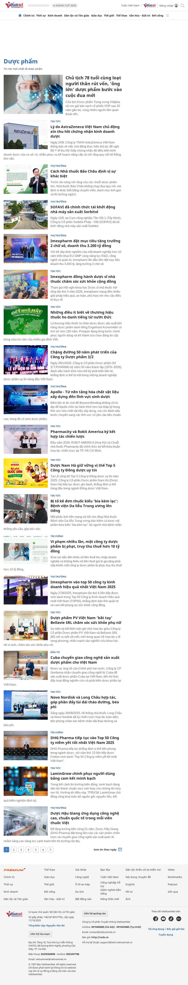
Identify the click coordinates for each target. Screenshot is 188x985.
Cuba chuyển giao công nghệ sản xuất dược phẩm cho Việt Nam (85, 660)
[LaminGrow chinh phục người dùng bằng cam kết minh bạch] (26, 781)
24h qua (173, 891)
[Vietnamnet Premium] (15, 871)
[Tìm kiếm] (182, 5)
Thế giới (109, 15)
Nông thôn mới (109, 899)
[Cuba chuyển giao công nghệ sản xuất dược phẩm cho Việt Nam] (26, 665)
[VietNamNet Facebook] (155, 920)
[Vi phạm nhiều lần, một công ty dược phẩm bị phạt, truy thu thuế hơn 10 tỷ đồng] (26, 549)
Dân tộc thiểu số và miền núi (143, 869)
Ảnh (128, 899)
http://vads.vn (100, 937)
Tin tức (55, 121)
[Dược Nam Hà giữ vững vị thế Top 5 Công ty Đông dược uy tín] (26, 473)
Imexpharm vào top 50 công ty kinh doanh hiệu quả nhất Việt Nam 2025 (82, 584)
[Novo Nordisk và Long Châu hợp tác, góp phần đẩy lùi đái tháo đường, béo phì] (26, 705)
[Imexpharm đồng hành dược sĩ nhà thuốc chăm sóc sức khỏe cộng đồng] (26, 284)
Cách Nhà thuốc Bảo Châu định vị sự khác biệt (83, 173)
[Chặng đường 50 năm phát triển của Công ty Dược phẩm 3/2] (26, 360)
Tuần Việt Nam (130, 5)
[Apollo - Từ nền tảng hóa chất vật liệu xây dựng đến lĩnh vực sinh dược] (26, 399)
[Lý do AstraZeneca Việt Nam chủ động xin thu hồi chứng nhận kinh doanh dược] (26, 134)
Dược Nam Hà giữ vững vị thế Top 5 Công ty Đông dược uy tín (82, 468)
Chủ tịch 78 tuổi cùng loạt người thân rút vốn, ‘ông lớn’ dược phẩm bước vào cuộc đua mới (94, 86)
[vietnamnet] (15, 8)
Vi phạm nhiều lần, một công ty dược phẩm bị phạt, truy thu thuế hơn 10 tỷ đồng (85, 546)
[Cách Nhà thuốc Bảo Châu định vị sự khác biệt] (26, 179)
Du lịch (79, 891)
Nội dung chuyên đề (138, 877)
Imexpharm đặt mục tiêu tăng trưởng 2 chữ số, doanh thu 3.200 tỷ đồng (85, 243)
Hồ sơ (129, 891)
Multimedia (175, 877)
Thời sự (41, 15)
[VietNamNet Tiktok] (171, 920)
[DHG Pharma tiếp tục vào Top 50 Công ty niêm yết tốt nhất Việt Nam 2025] (26, 745)
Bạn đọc (105, 869)
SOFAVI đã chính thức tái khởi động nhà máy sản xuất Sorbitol (82, 209)
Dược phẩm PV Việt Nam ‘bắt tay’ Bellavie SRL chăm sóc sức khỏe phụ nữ (85, 620)
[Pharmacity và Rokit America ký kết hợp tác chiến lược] (26, 439)
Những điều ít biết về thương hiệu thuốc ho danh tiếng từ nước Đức (81, 315)
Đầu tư (55, 652)
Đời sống (157, 15)
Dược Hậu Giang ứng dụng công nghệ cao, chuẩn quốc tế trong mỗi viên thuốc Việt (84, 818)
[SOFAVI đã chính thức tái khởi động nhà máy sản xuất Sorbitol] (26, 214)
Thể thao (121, 15)
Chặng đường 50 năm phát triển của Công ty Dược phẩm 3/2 (83, 354)
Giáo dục (96, 15)
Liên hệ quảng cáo (95, 913)
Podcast (172, 884)
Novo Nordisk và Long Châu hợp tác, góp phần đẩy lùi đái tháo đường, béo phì (84, 702)
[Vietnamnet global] (149, 6)
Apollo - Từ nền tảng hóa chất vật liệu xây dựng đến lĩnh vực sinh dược (84, 394)
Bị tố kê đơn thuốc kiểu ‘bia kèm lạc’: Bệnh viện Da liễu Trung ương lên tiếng (84, 506)
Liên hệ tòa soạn (40, 934)
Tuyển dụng (166, 934)
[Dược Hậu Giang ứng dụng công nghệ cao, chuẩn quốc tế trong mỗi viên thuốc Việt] (26, 821)
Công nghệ (82, 877)
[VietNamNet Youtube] (163, 920)
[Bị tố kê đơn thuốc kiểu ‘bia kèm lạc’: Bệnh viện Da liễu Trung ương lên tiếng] (26, 508)
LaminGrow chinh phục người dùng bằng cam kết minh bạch (82, 776)
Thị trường (58, 166)
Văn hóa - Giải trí (139, 15)
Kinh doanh (55, 15)
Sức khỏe (80, 869)
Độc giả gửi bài (175, 929)
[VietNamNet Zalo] (178, 920)
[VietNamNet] (20, 15)
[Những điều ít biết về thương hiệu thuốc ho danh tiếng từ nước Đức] (26, 320)
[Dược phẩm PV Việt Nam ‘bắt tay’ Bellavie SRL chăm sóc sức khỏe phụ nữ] (26, 625)
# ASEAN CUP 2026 (64, 5)
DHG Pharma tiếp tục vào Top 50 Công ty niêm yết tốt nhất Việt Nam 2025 (84, 740)
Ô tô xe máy (82, 884)
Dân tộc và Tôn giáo (76, 15)
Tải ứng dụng (156, 929)
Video (171, 869)
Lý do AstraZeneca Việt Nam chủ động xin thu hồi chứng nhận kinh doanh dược (85, 131)
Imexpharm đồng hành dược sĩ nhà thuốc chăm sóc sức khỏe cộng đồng (83, 279)
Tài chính (56, 536)
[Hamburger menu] (167, 15)
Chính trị (28, 15)
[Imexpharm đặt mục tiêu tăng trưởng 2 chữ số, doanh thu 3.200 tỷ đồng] (26, 248)
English (130, 884)
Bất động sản (83, 899)
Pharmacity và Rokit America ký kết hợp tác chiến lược (82, 434)
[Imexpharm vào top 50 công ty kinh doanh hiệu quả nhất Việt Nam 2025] (26, 589)
